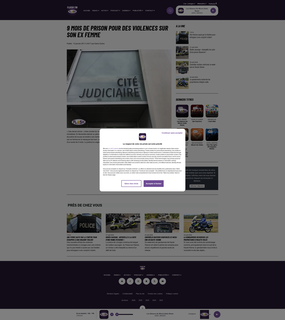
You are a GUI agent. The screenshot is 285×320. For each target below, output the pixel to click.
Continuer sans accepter (172, 133)
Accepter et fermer (153, 183)
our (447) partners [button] (113, 148)
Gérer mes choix (131, 183)
